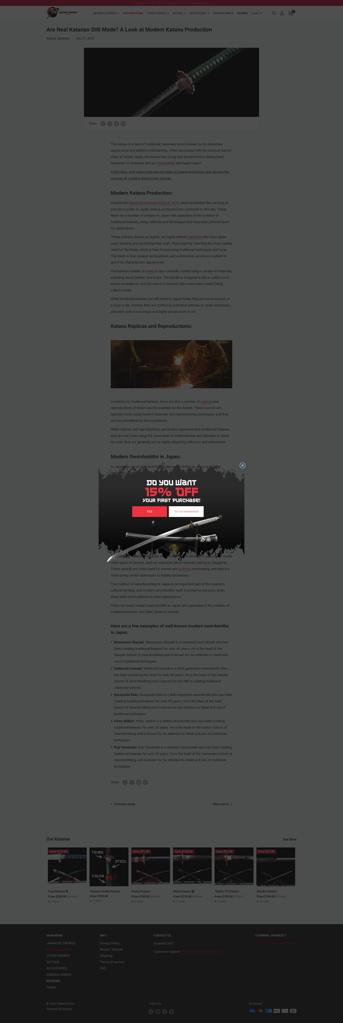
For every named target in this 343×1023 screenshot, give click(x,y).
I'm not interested (186, 511)
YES (149, 511)
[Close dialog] (242, 465)
